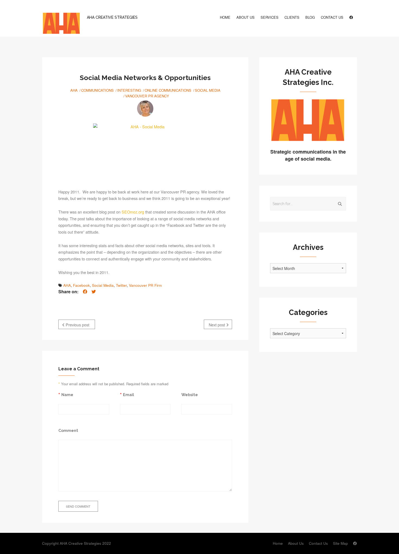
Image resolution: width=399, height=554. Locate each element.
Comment (68, 430)
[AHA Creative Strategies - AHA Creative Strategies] (61, 24)
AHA (74, 90)
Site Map (340, 543)
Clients (291, 17)
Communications (97, 90)
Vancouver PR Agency (147, 95)
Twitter (121, 285)
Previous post (77, 324)
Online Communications (168, 90)
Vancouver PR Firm (145, 285)
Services (269, 17)
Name (67, 394)
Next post (217, 324)
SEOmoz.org (133, 212)
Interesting (129, 90)
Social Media (207, 90)
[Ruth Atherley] (145, 108)
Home (225, 17)
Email (128, 394)
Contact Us (332, 17)
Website (189, 394)
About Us (245, 17)
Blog (310, 17)
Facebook (81, 285)
